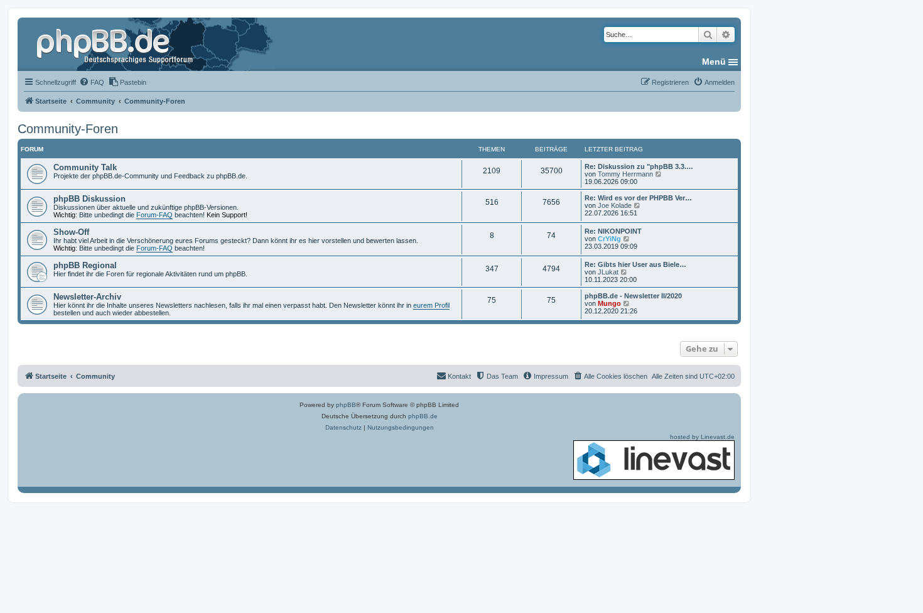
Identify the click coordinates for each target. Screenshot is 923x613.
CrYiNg (609, 238)
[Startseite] (116, 44)
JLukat (608, 272)
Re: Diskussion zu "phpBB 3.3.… (639, 166)
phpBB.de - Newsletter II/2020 (633, 296)
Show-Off (71, 232)
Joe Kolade (615, 205)
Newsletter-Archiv (87, 296)
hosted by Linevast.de (702, 436)
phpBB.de (423, 416)
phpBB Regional (85, 265)
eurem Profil (431, 305)
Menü (714, 62)
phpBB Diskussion (89, 198)
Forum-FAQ (154, 215)
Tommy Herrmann (625, 174)
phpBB (346, 404)
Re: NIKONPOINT (613, 231)
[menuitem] (91, 82)
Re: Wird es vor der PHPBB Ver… (638, 198)
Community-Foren (68, 129)
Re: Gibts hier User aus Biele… (635, 264)
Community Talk (85, 167)
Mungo (609, 303)
